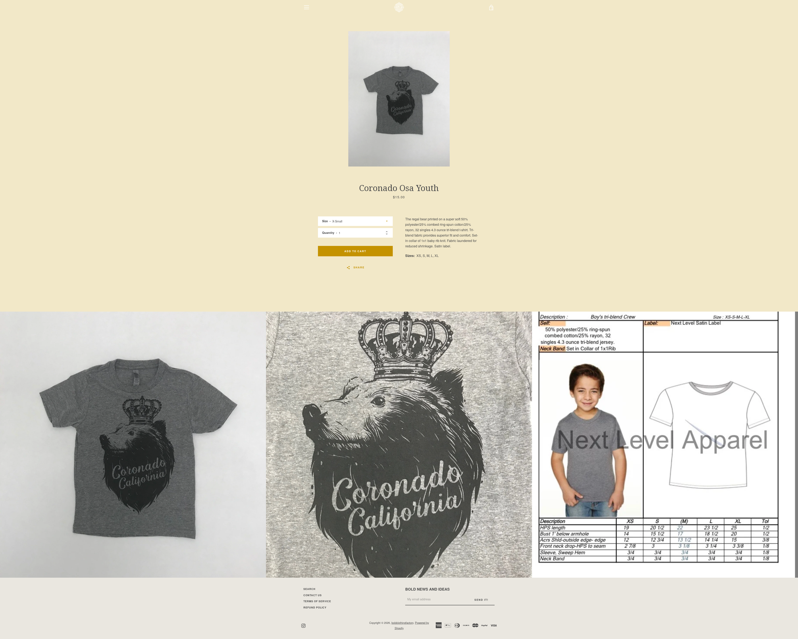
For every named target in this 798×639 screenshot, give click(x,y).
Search (309, 589)
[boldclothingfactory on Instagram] (303, 625)
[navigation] (306, 7)
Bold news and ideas (427, 589)
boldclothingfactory (402, 623)
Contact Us (312, 595)
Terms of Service (317, 601)
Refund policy (314, 607)
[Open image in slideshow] (399, 99)
